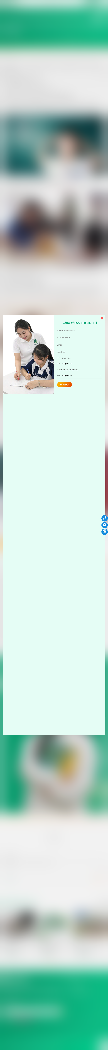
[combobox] (79, 364)
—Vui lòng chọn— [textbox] (64, 364)
